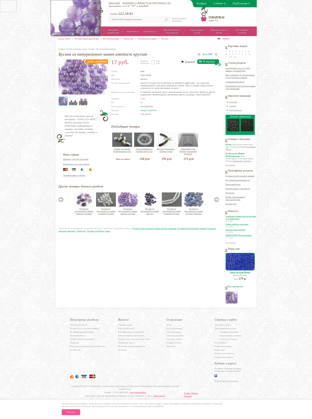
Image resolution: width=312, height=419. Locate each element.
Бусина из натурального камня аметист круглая (128, 211)
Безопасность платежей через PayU (134, 339)
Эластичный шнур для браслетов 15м (144, 150)
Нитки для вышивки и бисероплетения (235, 198)
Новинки (233, 102)
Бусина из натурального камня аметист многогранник (150, 211)
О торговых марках (223, 346)
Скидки (232, 106)
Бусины (91, 49)
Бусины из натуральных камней (191, 228)
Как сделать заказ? (126, 328)
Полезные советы (222, 325)
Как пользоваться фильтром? (131, 335)
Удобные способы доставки (75, 159)
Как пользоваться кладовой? (131, 332)
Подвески (230, 193)
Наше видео (219, 350)
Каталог (164, 39)
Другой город (114, 3)
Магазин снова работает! (236, 230)
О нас (168, 325)
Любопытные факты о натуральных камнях (224, 355)
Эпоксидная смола (78, 325)
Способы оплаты (174, 339)
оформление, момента (242, 161)
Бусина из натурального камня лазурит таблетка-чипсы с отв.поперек (193, 211)
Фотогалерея (220, 342)
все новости (230, 243)
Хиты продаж (235, 110)
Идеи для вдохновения (230, 335)
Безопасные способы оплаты (76, 164)
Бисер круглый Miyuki (240, 272)
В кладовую (190, 62)
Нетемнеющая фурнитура (86, 39)
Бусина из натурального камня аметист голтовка (84, 211)
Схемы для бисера (228, 339)
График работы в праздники (237, 224)
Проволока (129, 39)
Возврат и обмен (174, 342)
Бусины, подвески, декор (77, 49)
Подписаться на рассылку (226, 381)
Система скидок (173, 332)
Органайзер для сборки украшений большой (188, 151)
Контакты (170, 346)
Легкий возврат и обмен (74, 175)
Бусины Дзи (231, 204)
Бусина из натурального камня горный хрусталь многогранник (106, 211)
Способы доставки (175, 335)
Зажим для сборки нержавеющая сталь (122, 150)
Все (235, 57)
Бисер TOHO (64, 39)
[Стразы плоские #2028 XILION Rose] (233, 130)
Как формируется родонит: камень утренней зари (238, 69)
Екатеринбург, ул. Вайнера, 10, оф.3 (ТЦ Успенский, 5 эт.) (146, 3)
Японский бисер (233, 184)
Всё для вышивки (111, 39)
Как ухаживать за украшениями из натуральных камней (240, 76)
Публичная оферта (126, 342)
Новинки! (226, 38)
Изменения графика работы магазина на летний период (241, 217)
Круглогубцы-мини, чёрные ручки (166, 150)
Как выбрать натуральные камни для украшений (240, 87)
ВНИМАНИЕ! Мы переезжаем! (239, 235)
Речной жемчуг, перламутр (238, 188)
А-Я (230, 57)
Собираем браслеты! (235, 82)
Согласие (122, 350)
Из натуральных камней (106, 49)
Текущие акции (125, 325)
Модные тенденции (229, 332)
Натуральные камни (147, 39)
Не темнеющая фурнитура (238, 180)
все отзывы (230, 165)
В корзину (209, 61)
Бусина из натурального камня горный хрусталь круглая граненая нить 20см (171, 211)
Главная (61, 49)
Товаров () (216, 17)
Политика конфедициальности (132, 346)
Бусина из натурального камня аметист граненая (154, 228)
